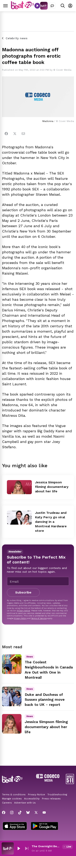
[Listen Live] (37, 5)
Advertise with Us (25, 802)
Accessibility (32, 798)
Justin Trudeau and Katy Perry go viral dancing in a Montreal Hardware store (51, 522)
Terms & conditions (14, 794)
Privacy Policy (20, 618)
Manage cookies (12, 798)
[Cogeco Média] (47, 780)
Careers (7, 802)
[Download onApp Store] (15, 826)
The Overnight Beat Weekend (46, 846)
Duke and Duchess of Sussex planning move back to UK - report (45, 699)
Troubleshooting (57, 794)
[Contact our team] (52, 6)
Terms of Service (39, 618)
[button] (19, 848)
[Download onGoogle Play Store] (44, 826)
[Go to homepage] (22, 8)
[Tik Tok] (19, 812)
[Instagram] (11, 812)
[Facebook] (6, 133)
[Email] (23, 133)
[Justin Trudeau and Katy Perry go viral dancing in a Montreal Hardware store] (19, 518)
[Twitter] (15, 133)
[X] (36, 812)
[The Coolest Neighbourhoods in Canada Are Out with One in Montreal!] (11, 664)
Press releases (51, 798)
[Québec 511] (70, 783)
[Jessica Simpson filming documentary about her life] (19, 487)
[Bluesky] (28, 812)
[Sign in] (70, 5)
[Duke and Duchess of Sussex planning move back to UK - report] (11, 696)
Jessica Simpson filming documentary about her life (52, 486)
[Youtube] (44, 812)
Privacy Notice (23, 610)
